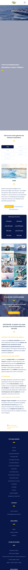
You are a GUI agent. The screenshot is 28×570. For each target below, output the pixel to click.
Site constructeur (13, 209)
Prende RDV (9, 206)
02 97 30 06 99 (14, 511)
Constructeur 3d (18, 206)
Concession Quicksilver (13, 465)
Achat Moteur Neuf (13, 478)
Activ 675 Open (19, 230)
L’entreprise (14, 484)
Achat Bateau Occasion (14, 475)
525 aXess (19, 221)
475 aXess (8, 221)
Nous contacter (14, 312)
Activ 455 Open (9, 226)
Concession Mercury (14, 462)
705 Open (8, 235)
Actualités (14, 487)
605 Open (8, 230)
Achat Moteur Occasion (14, 481)
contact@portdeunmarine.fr (14, 514)
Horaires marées (14, 532)
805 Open (19, 235)
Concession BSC (14, 456)
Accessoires (14, 468)
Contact (14, 490)
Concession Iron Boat (14, 459)
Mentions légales (14, 493)
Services (14, 450)
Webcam (14, 535)
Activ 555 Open (19, 226)
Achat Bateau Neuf (13, 472)
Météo (13, 529)
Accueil (14, 447)
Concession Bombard (14, 453)
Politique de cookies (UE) (14, 496)
